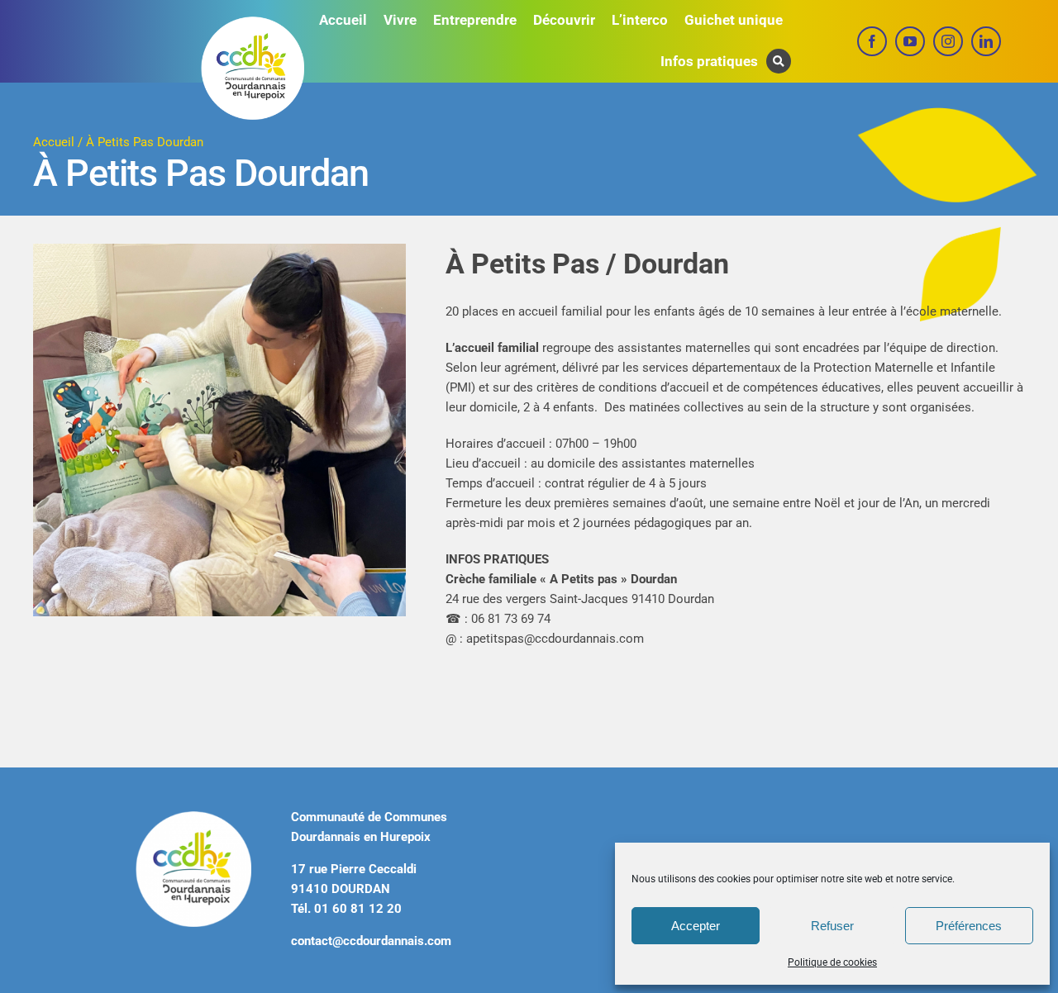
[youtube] (910, 41)
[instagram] (948, 41)
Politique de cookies (832, 962)
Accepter (695, 926)
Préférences (969, 926)
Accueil (53, 142)
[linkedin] (986, 41)
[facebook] (872, 41)
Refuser (832, 926)
